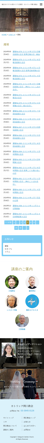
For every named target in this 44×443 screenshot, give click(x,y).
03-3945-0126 (27, 410)
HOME (4, 35)
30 (20, 228)
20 (16, 228)
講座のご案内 (8, 430)
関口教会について (10, 426)
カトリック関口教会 (22, 406)
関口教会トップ (30, 418)
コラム (7, 252)
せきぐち (8, 249)
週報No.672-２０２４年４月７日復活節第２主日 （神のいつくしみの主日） (26, 87)
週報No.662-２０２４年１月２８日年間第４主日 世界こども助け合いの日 (26, 170)
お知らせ (12, 35)
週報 (6, 246)
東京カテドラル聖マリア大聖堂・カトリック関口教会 (19, 4)
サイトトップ (8, 418)
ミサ (5, 422)
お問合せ (27, 430)
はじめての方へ (30, 426)
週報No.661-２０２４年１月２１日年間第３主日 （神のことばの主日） (26, 181)
